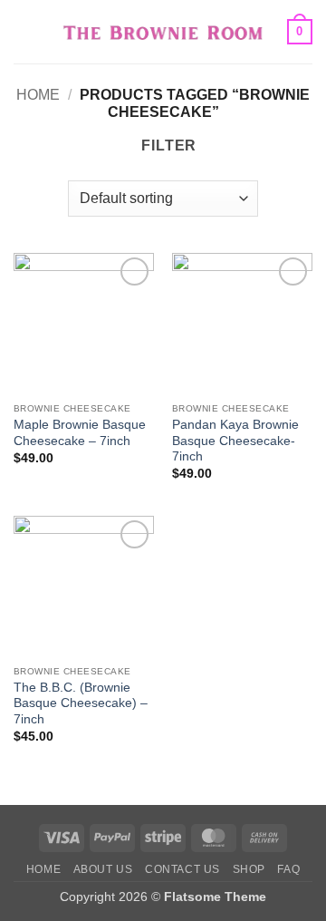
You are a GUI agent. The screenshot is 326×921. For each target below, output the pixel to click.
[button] (24, 31)
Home (38, 94)
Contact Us (182, 869)
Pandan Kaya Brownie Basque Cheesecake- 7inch (235, 440)
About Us (103, 869)
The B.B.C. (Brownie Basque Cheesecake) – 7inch (81, 703)
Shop (249, 869)
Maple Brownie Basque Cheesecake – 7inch (80, 433)
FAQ (288, 869)
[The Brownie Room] (163, 31)
